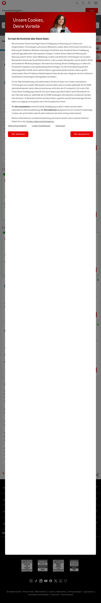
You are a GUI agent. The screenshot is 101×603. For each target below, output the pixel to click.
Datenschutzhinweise (17, 126)
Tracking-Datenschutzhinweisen (40, 121)
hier (21, 53)
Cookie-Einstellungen (41, 126)
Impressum (60, 126)
